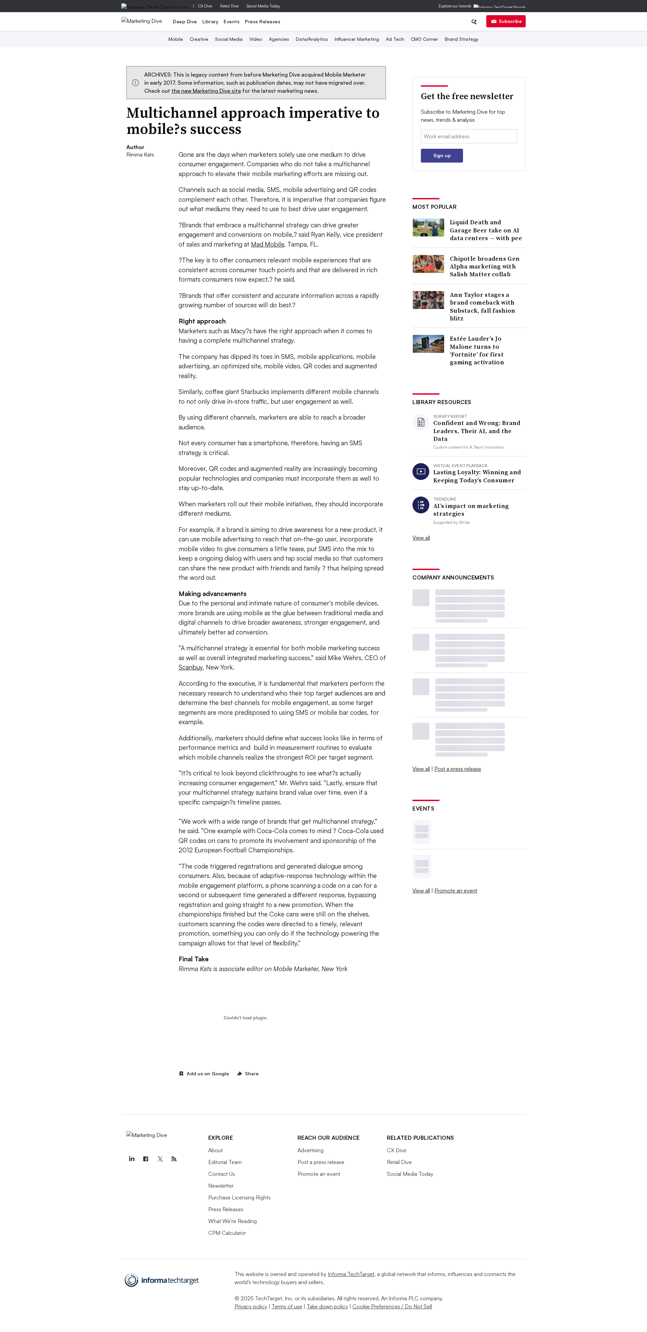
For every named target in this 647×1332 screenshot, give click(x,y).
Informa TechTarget (351, 1274)
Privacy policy (251, 1306)
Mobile (175, 39)
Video (255, 39)
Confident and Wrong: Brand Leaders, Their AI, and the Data (477, 431)
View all (421, 537)
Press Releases (262, 21)
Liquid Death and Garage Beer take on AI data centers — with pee (486, 230)
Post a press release (457, 768)
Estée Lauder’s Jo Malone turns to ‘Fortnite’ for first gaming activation (477, 350)
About (215, 1150)
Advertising (311, 1150)
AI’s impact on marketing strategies (471, 510)
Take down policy (327, 1306)
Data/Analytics (312, 39)
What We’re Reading (232, 1221)
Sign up (442, 155)
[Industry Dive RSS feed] (174, 1159)
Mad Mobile (267, 244)
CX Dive (205, 5)
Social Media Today (263, 5)
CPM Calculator (227, 1232)
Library (211, 21)
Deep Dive (185, 21)
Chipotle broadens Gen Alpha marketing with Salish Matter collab (485, 266)
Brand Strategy (462, 39)
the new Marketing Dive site (206, 90)
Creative (199, 39)
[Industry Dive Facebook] (146, 1159)
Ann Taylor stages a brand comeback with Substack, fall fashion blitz (483, 306)
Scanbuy (191, 667)
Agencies (279, 39)
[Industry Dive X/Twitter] (160, 1159)
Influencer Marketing (357, 39)
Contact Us (221, 1173)
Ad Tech (395, 39)
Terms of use (287, 1306)
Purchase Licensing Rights (239, 1197)
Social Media (229, 39)
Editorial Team (225, 1162)
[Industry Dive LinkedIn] (132, 1159)
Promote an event (455, 890)
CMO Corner (424, 39)
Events (232, 21)
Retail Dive (229, 5)
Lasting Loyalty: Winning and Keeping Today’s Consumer (477, 476)
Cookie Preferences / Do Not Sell (392, 1306)
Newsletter (221, 1185)
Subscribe (510, 21)
